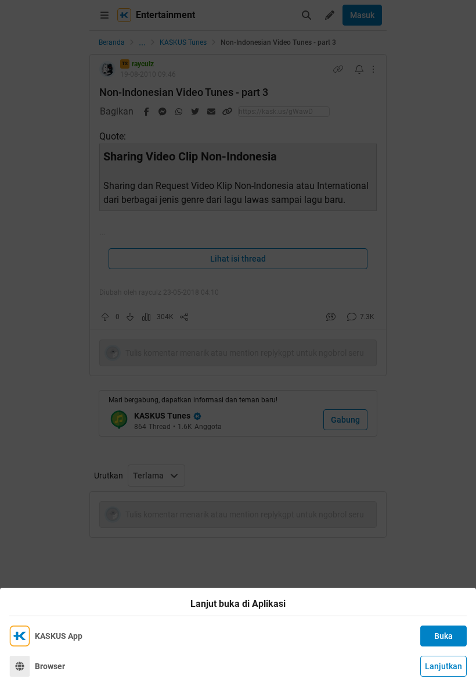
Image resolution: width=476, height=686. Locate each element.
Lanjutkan (443, 666)
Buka (443, 636)
